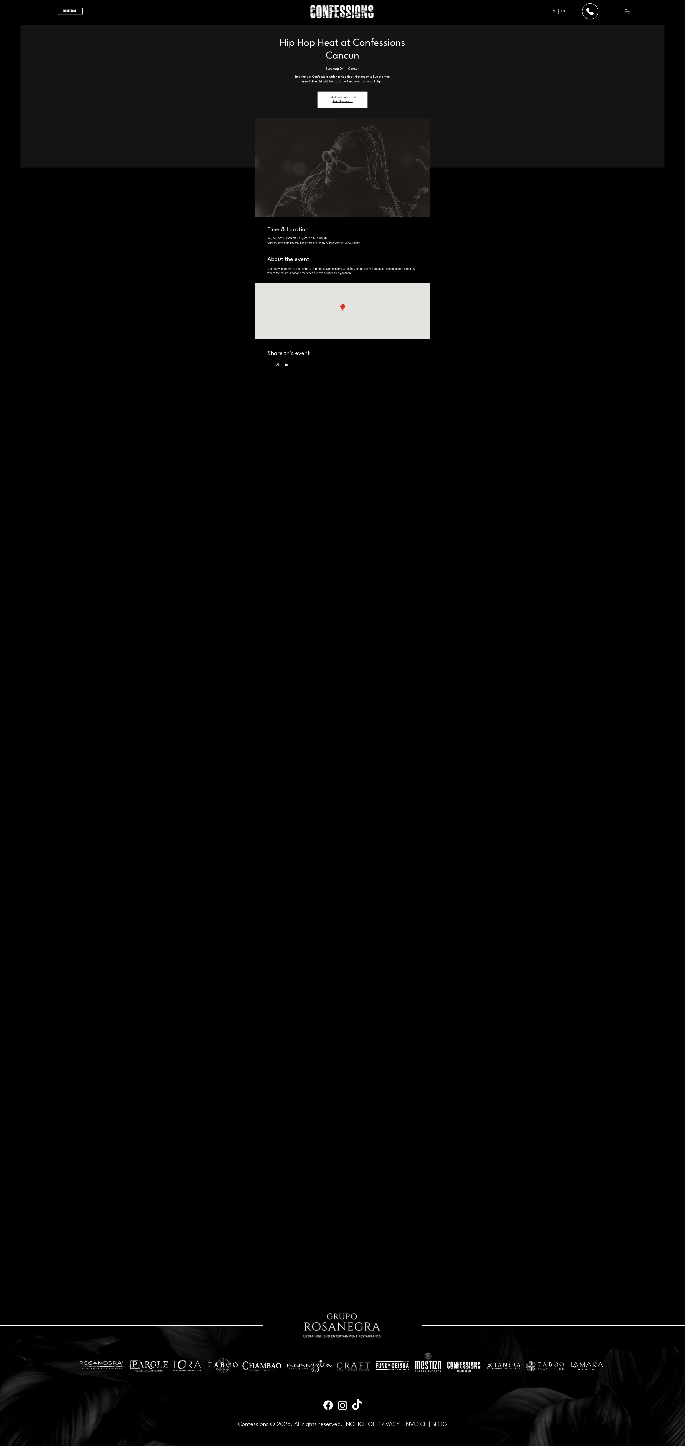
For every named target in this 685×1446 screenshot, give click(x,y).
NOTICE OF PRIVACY (373, 1424)
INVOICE (415, 1424)
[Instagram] (342, 1405)
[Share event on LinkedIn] (286, 364)
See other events (343, 101)
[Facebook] (328, 1405)
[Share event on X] (278, 364)
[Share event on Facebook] (269, 364)
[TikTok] (357, 1405)
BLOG (439, 1424)
